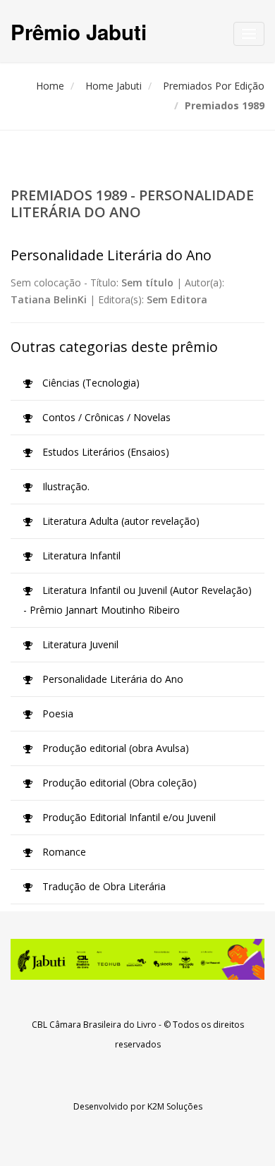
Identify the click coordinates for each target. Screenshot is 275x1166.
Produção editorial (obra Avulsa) (114, 748)
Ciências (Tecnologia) (89, 382)
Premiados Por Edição (213, 85)
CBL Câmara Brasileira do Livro (94, 1025)
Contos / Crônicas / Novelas (105, 417)
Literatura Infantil (80, 555)
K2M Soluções (174, 1106)
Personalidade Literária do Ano (111, 679)
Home (50, 85)
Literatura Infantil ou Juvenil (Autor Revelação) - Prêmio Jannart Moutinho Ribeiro (137, 600)
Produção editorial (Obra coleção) (118, 782)
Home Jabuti (113, 85)
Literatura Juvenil (78, 644)
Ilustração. (64, 486)
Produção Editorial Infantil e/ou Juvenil (127, 817)
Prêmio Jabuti (79, 31)
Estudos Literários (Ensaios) (104, 451)
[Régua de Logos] (137, 959)
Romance (62, 851)
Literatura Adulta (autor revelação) (119, 521)
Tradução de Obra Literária (102, 886)
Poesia (56, 713)
